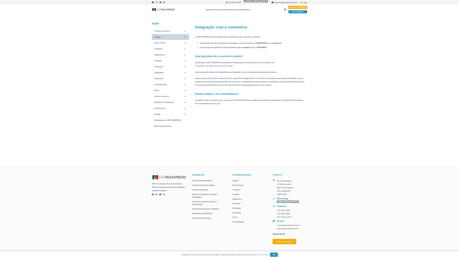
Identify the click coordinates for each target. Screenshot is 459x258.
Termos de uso (279, 234)
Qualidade (236, 208)
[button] (285, 9)
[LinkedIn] (164, 2)
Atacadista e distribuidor (202, 213)
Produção (236, 203)
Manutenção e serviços (201, 218)
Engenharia (237, 199)
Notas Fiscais (237, 185)
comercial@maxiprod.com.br (288, 225)
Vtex (273, 62)
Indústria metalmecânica (202, 180)
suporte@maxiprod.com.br (288, 228)
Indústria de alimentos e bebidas (205, 209)
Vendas (235, 180)
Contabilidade (238, 222)
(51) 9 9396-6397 (284, 217)
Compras (236, 189)
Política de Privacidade (261, 255)
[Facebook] (160, 2)
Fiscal (234, 217)
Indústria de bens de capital (203, 185)
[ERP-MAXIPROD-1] (163, 9)
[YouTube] (153, 2)
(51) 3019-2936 (283, 210)
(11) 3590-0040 (283, 213)
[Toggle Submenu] (185, 31)
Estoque (235, 194)
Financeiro (236, 212)
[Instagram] (157, 2)
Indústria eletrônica (200, 189)
